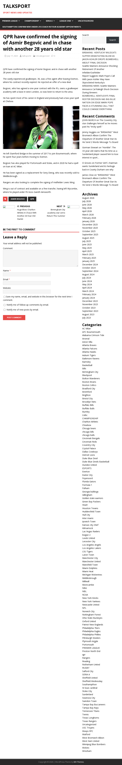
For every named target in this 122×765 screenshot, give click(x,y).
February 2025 (89, 257)
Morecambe (88, 584)
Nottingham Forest (91, 614)
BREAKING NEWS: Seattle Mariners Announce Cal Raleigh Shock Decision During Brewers (100, 89)
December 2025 (90, 224)
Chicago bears (89, 428)
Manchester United (91, 561)
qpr (83, 654)
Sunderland (87, 694)
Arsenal (85, 338)
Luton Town (88, 554)
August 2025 (88, 237)
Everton (86, 471)
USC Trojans (88, 727)
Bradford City (88, 388)
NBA (84, 588)
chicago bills (88, 431)
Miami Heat (87, 571)
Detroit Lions (88, 455)
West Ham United (90, 741)
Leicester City (88, 541)
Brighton (86, 395)
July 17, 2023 (12, 56)
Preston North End (91, 651)
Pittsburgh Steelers (91, 638)
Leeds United (88, 538)
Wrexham (87, 751)
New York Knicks (90, 598)
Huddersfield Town (91, 511)
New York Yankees (91, 601)
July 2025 (86, 241)
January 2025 (88, 261)
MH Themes (79, 762)
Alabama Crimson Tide (93, 335)
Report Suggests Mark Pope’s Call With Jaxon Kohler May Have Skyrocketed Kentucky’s (98, 79)
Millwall (85, 581)
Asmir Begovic (18, 199)
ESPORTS (87, 468)
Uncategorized (86, 21)
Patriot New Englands (92, 624)
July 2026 (86, 201)
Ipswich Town (89, 521)
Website (7, 288)
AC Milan (86, 328)
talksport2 (26, 56)
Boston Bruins (89, 381)
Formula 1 (87, 485)
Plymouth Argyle (90, 641)
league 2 (86, 534)
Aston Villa (87, 341)
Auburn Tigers (89, 355)
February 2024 (89, 294)
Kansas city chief (90, 524)
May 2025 (87, 247)
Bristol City (87, 398)
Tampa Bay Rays (90, 707)
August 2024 (88, 274)
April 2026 (87, 211)
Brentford (87, 391)
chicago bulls (88, 435)
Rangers (86, 657)
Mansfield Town (90, 564)
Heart (85, 504)
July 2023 (86, 317)
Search (85, 35)
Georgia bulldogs (90, 491)
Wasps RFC (87, 731)
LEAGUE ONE (65, 21)
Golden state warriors (92, 498)
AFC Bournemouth (91, 332)
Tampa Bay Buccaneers (93, 704)
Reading (86, 661)
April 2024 (87, 287)
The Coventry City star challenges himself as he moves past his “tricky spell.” (99, 123)
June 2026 (87, 204)
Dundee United (89, 464)
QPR (32, 199)
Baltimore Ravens (90, 358)
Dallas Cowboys (90, 451)
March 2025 (88, 254)
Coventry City (88, 445)
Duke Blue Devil (90, 458)
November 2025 (90, 227)
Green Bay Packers (91, 501)
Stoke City (87, 691)
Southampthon (89, 684)
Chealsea (86, 425)
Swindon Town (89, 701)
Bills (84, 368)
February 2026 (89, 217)
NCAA (85, 594)
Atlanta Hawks (89, 351)
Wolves (85, 747)
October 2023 (89, 307)
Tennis (85, 714)
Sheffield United (89, 677)
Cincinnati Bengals (91, 438)
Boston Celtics (89, 385)
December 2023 (90, 301)
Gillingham (87, 494)
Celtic (84, 415)
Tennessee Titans (90, 711)
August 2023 (88, 314)
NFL (84, 608)
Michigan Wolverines (92, 574)
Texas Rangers (89, 721)
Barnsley (86, 361)
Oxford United (89, 621)
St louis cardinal (89, 687)
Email (6, 279)
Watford (86, 734)
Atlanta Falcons (89, 348)
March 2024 (88, 291)
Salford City (87, 671)
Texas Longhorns (90, 717)
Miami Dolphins (89, 568)
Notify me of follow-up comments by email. (28, 304)
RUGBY (85, 667)
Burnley (86, 411)
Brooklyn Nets (89, 401)
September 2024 (90, 271)
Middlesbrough (89, 578)
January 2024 (88, 297)
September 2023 (90, 311)
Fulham (85, 488)
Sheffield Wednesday (92, 681)
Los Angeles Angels (91, 544)
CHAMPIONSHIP (32, 21)
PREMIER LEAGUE (10, 21)
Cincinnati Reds (89, 441)
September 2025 (90, 234)
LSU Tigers (87, 551)
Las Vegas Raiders (91, 531)
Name (6, 270)
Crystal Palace (89, 448)
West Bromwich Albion (93, 737)
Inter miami (87, 518)
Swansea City (88, 697)
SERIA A (49, 21)
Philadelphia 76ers (91, 628)
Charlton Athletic (90, 421)
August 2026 (88, 198)
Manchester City (90, 558)
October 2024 (89, 267)
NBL (84, 591)
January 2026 (88, 221)
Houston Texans (90, 508)
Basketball (87, 365)
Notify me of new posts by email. (23, 309)
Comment (8, 248)
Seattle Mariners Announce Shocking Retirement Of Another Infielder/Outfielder (100, 69)
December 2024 (90, 264)
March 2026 (88, 214)
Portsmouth (88, 644)
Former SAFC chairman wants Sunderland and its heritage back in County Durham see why (99, 166)
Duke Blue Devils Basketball (95, 461)
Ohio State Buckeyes (92, 617)
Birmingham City (90, 371)
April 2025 (87, 251)
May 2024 (87, 284)
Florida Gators (89, 481)
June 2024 (87, 281)
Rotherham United (91, 664)
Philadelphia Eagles (91, 631)
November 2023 (90, 304)
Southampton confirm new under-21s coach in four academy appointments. (41, 27)
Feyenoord (87, 478)
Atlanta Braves (89, 345)
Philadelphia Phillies (91, 634)
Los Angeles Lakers (91, 548)
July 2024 (86, 277)
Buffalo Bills (88, 405)
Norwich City (88, 611)
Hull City (86, 514)
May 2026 (87, 207)
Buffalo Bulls (88, 408)
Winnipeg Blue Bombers (93, 744)
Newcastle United (90, 604)
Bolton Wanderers (91, 378)
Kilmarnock (87, 528)
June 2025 (87, 244)
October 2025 (89, 231)
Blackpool (87, 375)
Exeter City (87, 475)
